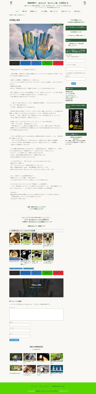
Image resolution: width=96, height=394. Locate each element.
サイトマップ (34, 386)
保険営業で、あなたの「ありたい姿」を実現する (48, 3)
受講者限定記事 (69, 100)
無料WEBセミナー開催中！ (36, 226)
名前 (11, 322)
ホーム (17, 11)
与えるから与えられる (14, 261)
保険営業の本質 (69, 91)
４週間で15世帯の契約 (36, 244)
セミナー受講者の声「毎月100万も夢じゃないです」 (48, 246)
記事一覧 (24, 11)
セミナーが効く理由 (70, 93)
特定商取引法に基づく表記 (58, 386)
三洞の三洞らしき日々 (29, 268)
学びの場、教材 (69, 98)
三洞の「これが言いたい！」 (16, 268)
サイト (11, 333)
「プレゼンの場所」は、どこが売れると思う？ (48, 262)
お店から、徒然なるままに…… (14, 245)
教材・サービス (54, 11)
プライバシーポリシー (44, 386)
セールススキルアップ (71, 95)
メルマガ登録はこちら (35, 208)
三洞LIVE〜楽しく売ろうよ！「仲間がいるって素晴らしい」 (26, 263)
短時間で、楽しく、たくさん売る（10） (37, 262)
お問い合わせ (77, 11)
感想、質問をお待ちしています (36, 206)
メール (11, 328)
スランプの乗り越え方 (25, 244)
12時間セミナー (33, 11)
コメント (12, 307)
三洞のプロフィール (66, 11)
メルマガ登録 (44, 11)
